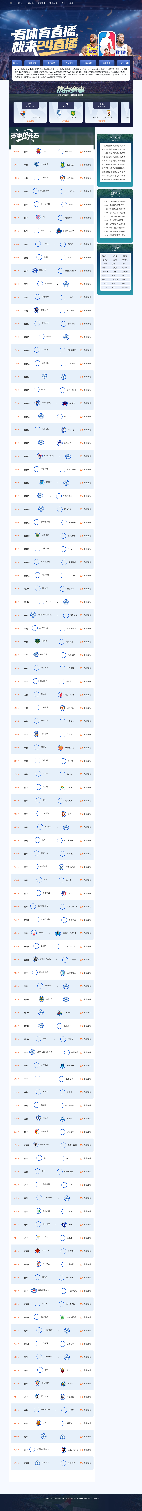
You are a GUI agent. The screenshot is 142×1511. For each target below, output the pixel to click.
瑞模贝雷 (45, 1462)
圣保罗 (43, 946)
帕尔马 (68, 880)
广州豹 (44, 1078)
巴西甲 (27, 920)
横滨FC (49, 482)
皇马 (45, 1158)
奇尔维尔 (115, 276)
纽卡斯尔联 (68, 840)
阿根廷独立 (48, 1330)
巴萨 (44, 151)
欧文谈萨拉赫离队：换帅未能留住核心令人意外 (120, 164)
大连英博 (44, 164)
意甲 (26, 244)
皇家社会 (44, 853)
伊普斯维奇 (68, 1172)
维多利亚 (72, 920)
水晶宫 (46, 257)
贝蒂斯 (69, 787)
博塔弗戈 (71, 1251)
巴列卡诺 (68, 1423)
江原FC (49, 999)
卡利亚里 (46, 1224)
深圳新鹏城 (44, 191)
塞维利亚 (46, 893)
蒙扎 (44, 800)
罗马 (68, 1370)
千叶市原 (71, 575)
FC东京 (72, 403)
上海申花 (44, 177)
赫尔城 (69, 774)
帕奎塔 (125, 287)
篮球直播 (42, 3)
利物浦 (43, 694)
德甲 (26, 218)
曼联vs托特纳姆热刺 (110, 256)
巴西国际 (70, 1344)
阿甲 (26, 284)
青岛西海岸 (71, 628)
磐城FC (49, 336)
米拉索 (44, 1303)
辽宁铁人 (70, 721)
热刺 (43, 840)
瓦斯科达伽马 (45, 959)
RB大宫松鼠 (49, 456)
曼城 (69, 257)
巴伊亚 (45, 1343)
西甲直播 (125, 63)
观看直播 (30, 121)
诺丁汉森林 (69, 695)
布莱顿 (69, 1119)
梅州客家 (74, 1052)
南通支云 (70, 1066)
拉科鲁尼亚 (48, 1197)
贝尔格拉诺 (71, 973)
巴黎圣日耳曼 (68, 231)
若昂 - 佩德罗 (117, 283)
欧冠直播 (88, 63)
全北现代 (67, 1026)
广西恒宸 (70, 668)
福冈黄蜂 (72, 562)
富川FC (49, 601)
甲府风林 (44, 469)
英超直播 (32, 63)
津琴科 (125, 276)
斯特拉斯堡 (106, 276)
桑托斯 (71, 1264)
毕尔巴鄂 (68, 151)
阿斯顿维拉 (45, 1409)
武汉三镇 (70, 310)
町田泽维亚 (71, 350)
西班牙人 (70, 854)
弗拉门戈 (45, 1250)
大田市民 (67, 1013)
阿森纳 (71, 1410)
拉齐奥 (45, 1237)
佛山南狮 (43, 681)
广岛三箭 (71, 363)
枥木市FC (45, 323)
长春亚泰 (69, 1079)
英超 (26, 258)
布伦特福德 (69, 1105)
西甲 (26, 152)
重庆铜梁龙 (69, 748)
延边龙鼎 (74, 615)
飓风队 (41, 933)
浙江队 (44, 641)
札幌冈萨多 (71, 469)
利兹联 (43, 1105)
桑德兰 (45, 1091)
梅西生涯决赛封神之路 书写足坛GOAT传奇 (119, 176)
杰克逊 (125, 272)
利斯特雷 (43, 866)
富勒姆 (69, 1092)
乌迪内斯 (68, 801)
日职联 (27, 350)
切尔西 (45, 1118)
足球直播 (30, 3)
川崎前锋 (45, 575)
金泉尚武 (70, 589)
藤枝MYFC (71, 390)
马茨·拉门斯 (126, 264)
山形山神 (67, 443)
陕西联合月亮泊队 (44, 615)
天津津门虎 (43, 628)
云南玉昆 (69, 642)
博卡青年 (45, 297)
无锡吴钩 (71, 655)
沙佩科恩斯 (71, 1317)
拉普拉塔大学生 (43, 1449)
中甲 (26, 615)
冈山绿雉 (67, 509)
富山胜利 (44, 389)
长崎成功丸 (46, 403)
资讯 (63, 3)
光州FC (46, 1038)
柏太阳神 (67, 416)
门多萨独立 (48, 1356)
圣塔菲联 (48, 283)
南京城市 (44, 668)
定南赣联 (44, 734)
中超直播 (69, 63)
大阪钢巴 (45, 363)
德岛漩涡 (45, 429)
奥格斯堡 (44, 1131)
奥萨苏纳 (45, 1383)
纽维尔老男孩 (73, 1450)
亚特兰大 (44, 1396)
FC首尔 (70, 1039)
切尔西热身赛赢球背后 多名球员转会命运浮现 (120, 172)
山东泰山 (70, 178)
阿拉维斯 (42, 270)
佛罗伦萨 (48, 827)
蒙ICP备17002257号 (91, 1498)
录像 (71, 3)
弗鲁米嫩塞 (72, 1145)
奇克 (105, 283)
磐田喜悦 (71, 324)
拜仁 (44, 217)
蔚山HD (45, 588)
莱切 (46, 1370)
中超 (26, 165)
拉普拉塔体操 (72, 907)
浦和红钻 (45, 548)
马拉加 (68, 1158)
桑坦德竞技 (45, 204)
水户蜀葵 (44, 350)
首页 (20, 3)
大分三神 (71, 430)
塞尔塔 (44, 1277)
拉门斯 (105, 287)
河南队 (43, 747)
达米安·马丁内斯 (118, 264)
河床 (70, 1211)
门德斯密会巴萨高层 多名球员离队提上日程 (119, 146)
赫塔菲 (70, 1383)
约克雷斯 (115, 287)
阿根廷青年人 (43, 1290)
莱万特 (45, 787)
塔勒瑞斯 (48, 986)
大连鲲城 (44, 1065)
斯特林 (105, 272)
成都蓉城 (44, 721)
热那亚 (69, 1238)
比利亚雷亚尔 (70, 271)
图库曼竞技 (43, 972)
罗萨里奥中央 (42, 906)
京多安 (105, 260)
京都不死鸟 (45, 562)
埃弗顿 (70, 761)
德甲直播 (107, 63)
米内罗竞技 (45, 919)
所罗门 (115, 280)
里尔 (43, 230)
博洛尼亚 (70, 1397)
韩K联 (26, 589)
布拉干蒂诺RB (70, 946)
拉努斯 (70, 297)
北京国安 (70, 165)
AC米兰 (45, 244)
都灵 (69, 814)
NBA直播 (51, 63)
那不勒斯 (46, 1184)
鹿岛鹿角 (71, 536)
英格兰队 (125, 280)
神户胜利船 (45, 522)
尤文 (45, 880)
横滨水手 (71, 549)
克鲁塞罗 (73, 960)
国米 (70, 1225)
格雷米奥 (44, 1317)
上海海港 (71, 191)
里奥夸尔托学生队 (69, 933)
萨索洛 (46, 813)
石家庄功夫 (44, 654)
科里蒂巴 (71, 1463)
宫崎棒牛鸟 (67, 496)
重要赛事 (53, 3)
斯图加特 (68, 218)
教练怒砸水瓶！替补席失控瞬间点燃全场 (118, 179)
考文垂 (45, 774)
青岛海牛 (44, 310)
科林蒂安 (46, 1264)
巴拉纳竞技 (44, 1144)
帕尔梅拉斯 (70, 1304)
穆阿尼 (125, 260)
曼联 (43, 1171)
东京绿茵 (45, 535)
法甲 (26, 231)
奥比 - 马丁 (125, 283)
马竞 (70, 893)
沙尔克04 (70, 1132)
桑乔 (115, 268)
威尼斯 (70, 244)
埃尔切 (71, 204)
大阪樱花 (72, 522)
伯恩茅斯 (45, 760)
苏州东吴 (70, 734)
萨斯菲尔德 (70, 867)
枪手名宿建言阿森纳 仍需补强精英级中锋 (118, 157)
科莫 (70, 1185)
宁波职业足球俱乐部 (45, 1052)
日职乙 (27, 324)
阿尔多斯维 (72, 1291)
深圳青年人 (70, 681)
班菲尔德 (46, 1211)
